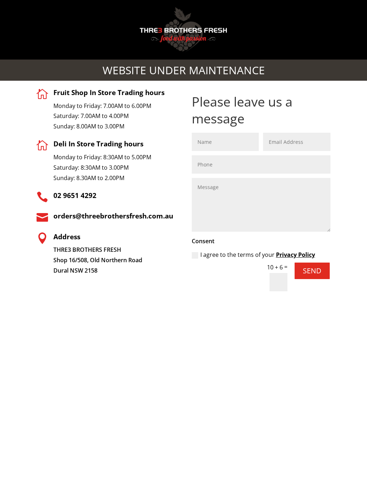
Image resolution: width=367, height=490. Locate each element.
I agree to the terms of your (257, 255)
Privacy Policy (295, 255)
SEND (312, 270)
